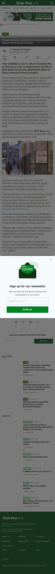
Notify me (27, 309)
